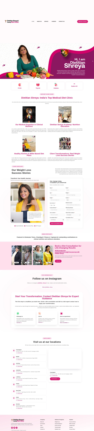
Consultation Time (69, 217)
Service (46, 21)
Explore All (74, 86)
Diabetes (56, 88)
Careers (54, 21)
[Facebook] (12, 428)
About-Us (39, 21)
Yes (51, 205)
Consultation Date (53, 217)
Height (51, 197)
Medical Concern (69, 202)
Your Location (52, 212)
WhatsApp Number (69, 207)
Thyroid (38, 88)
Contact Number (53, 207)
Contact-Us (62, 21)
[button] (1, 61)
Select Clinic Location (70, 212)
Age (51, 192)
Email (67, 187)
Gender (67, 197)
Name (51, 187)
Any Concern (52, 203)
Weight (67, 192)
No (54, 205)
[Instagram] (17, 428)
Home (33, 21)
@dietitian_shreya (42, 283)
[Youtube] (14, 428)
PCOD (19, 88)
